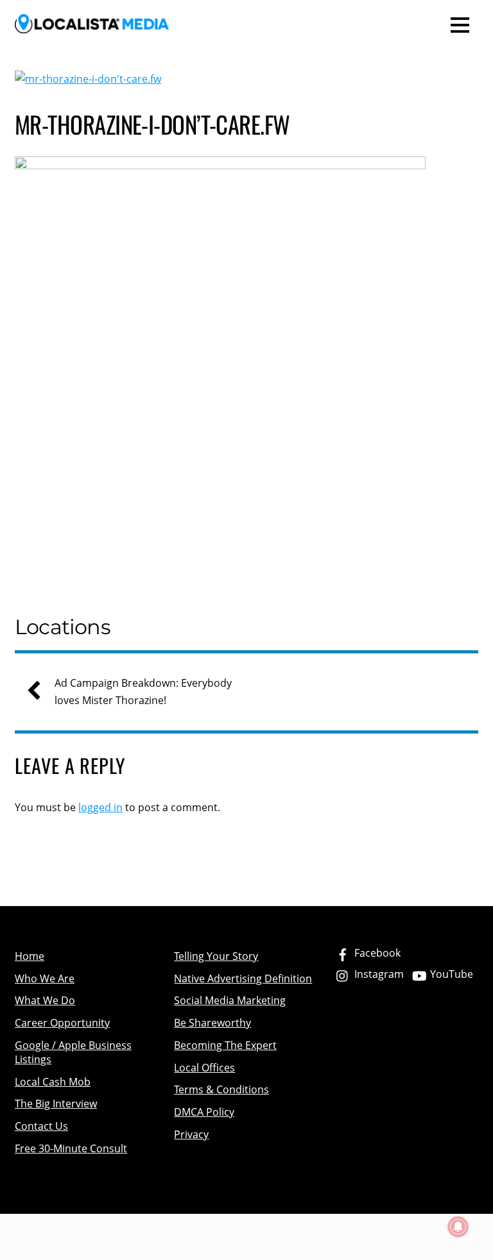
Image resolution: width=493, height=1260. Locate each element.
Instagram (378, 974)
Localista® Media (62, 1237)
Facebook (376, 953)
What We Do (45, 1000)
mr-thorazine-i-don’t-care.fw (152, 124)
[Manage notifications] (458, 1226)
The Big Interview (56, 1103)
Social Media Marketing (230, 1000)
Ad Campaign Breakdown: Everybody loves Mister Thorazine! (143, 691)
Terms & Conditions (221, 1089)
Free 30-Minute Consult (71, 1148)
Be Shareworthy (212, 1023)
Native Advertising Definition (243, 978)
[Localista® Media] (92, 24)
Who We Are (44, 978)
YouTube (450, 974)
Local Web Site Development (417, 1237)
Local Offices (204, 1068)
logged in (100, 807)
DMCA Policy (204, 1112)
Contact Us (41, 1126)
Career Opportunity (62, 1023)
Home (29, 956)
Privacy (191, 1134)
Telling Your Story (216, 956)
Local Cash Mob (53, 1082)
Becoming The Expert (225, 1045)
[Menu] (460, 24)
